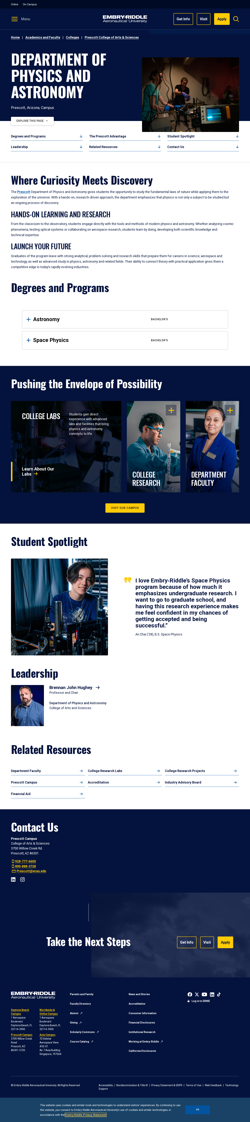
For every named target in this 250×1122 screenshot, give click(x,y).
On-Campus (30, 4)
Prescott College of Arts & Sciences (112, 37)
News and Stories (139, 994)
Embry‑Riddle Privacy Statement (85, 1114)
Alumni (74, 1013)
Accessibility (106, 1085)
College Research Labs (105, 771)
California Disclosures (142, 1050)
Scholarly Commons (82, 1032)
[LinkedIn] (13, 879)
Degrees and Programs (28, 136)
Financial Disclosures (142, 1022)
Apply (225, 942)
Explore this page (30, 120)
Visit (203, 19)
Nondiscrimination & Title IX (132, 1085)
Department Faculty (26, 771)
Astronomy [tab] (100, 319)
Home (15, 37)
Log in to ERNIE (201, 1001)
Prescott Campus (24, 782)
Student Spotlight (181, 136)
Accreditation (98, 782)
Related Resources (103, 147)
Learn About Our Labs (38, 471)
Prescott (23, 192)
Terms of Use (193, 1085)
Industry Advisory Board (183, 782)
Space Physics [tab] (100, 340)
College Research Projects (185, 771)
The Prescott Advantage (107, 136)
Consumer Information (142, 1013)
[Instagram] (22, 879)
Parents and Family (81, 994)
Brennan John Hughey (71, 687)
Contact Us (175, 147)
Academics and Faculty (42, 37)
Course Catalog (79, 1041)
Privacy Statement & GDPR (166, 1085)
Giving (74, 1022)
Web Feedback (213, 1085)
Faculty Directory (80, 1003)
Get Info (183, 19)
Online (14, 4)
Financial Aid (21, 794)
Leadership (19, 147)
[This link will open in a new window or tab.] (190, 994)
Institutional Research (142, 1032)
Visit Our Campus (125, 508)
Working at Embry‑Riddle (144, 1041)
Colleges (72, 37)
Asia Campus (47, 1034)
